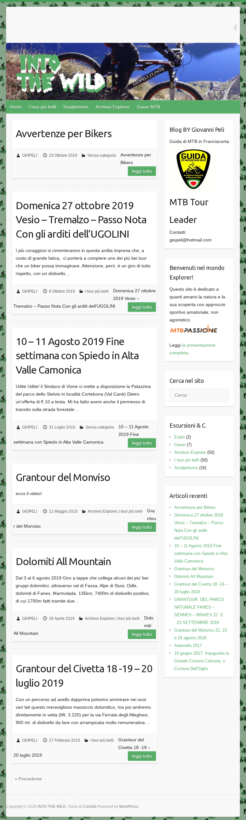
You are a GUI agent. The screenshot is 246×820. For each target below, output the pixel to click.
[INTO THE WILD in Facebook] (235, 28)
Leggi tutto (142, 171)
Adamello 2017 (188, 645)
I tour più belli (42, 106)
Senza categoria (101, 155)
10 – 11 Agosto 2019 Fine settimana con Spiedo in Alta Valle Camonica (77, 355)
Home (16, 106)
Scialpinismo (75, 106)
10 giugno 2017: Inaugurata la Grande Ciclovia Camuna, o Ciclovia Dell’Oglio (201, 661)
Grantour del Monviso (63, 477)
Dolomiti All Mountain (63, 561)
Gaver (179, 444)
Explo (179, 437)
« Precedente (28, 778)
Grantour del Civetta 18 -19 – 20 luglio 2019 (84, 676)
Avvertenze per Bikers (63, 133)
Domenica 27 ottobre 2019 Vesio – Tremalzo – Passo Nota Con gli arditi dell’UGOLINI (81, 220)
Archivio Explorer (112, 106)
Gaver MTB (148, 106)
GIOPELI (29, 155)
